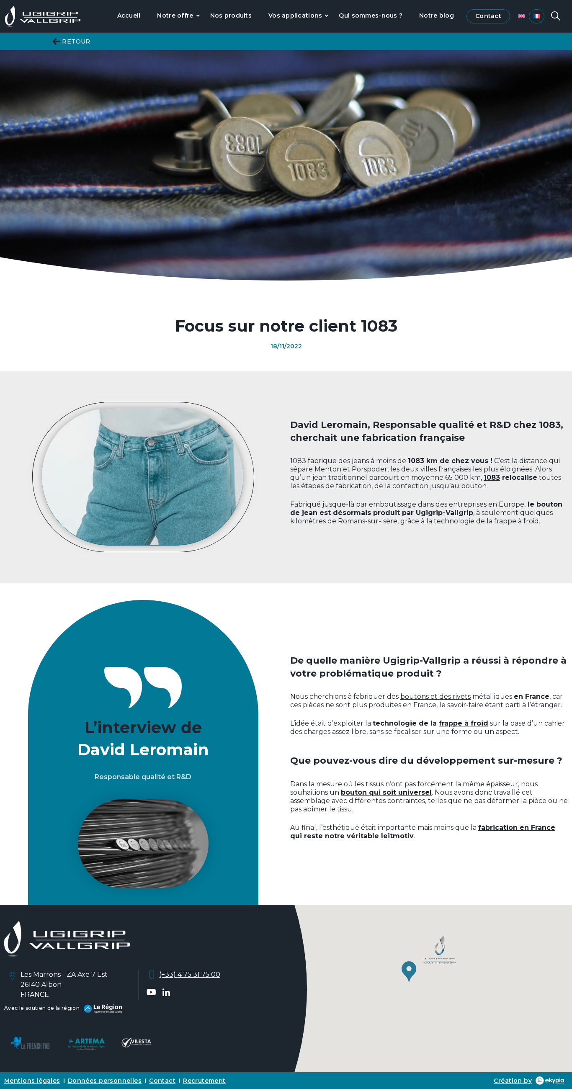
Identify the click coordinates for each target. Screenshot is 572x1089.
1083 (492, 477)
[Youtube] (151, 992)
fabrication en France (516, 828)
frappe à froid (463, 723)
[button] (429, 962)
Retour (76, 41)
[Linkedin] (166, 992)
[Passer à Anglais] (521, 16)
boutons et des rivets (435, 696)
